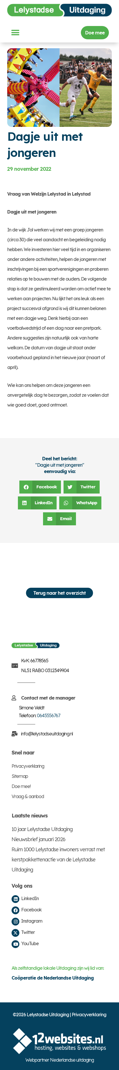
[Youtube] (15, 944)
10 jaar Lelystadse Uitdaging (42, 829)
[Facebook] (15, 910)
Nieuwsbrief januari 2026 (38, 839)
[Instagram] (15, 922)
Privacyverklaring (28, 766)
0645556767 (48, 715)
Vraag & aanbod (28, 796)
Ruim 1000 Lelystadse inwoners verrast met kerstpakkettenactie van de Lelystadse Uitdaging (58, 859)
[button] (15, 32)
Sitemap (20, 776)
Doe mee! (21, 786)
